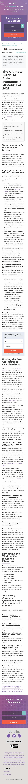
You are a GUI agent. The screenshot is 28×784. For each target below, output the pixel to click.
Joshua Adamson (17, 49)
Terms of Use (19, 37)
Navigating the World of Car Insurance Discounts (13, 135)
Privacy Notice (7, 774)
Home (3, 44)
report (19, 478)
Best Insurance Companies (13, 44)
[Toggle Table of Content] (21, 124)
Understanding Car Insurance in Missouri (11, 127)
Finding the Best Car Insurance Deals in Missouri (12, 131)
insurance (9, 116)
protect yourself (13, 400)
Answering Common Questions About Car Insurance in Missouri (12, 138)
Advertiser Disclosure (21, 52)
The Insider (14, 7)
